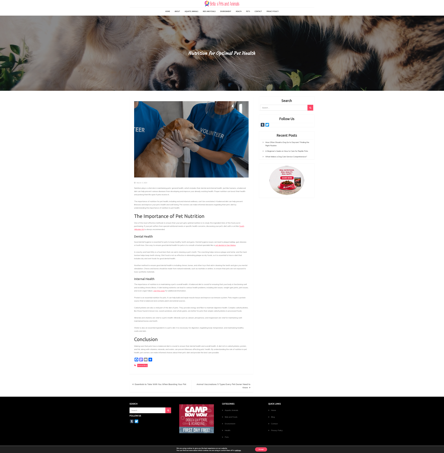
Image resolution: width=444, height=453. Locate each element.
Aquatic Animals (191, 11)
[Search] (310, 108)
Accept (261, 449)
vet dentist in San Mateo (225, 245)
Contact (258, 11)
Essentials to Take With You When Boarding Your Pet (160, 384)
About (177, 11)
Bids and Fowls (209, 11)
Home (167, 11)
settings (238, 450)
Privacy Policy (273, 11)
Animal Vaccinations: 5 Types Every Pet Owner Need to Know (223, 386)
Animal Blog (142, 365)
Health (239, 11)
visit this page (159, 291)
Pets (248, 11)
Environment (225, 11)
